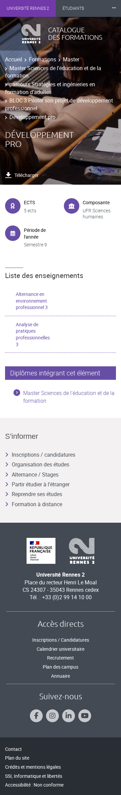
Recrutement (60, 657)
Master (71, 59)
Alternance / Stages (35, 474)
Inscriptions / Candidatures (60, 640)
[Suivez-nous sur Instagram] (52, 715)
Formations (42, 59)
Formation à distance (37, 504)
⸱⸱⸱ (114, 8)
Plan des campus (60, 667)
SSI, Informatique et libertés (33, 776)
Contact (13, 749)
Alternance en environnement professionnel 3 (32, 300)
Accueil (13, 59)
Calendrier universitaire (60, 649)
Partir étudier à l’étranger (41, 484)
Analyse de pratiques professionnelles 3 (33, 334)
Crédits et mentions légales (33, 767)
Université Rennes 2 (28, 8)
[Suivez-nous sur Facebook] (36, 715)
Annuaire (60, 676)
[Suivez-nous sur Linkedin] (68, 715)
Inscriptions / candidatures (43, 454)
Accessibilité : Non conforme (34, 785)
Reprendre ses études (37, 494)
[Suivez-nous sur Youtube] (84, 715)
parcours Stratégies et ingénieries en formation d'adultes (50, 88)
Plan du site (17, 758)
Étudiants (73, 8)
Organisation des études (40, 464)
